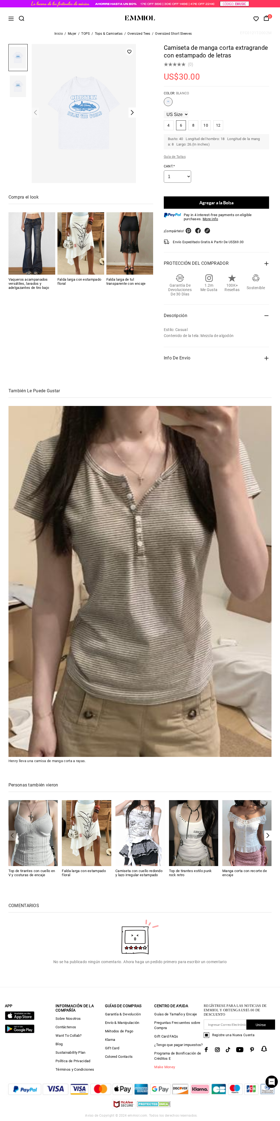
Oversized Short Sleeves (173, 34)
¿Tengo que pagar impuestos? (178, 1045)
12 (218, 125)
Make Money (164, 1067)
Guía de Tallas (175, 157)
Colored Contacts (119, 1057)
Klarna (110, 1040)
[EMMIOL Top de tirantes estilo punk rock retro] (193, 832)
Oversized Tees (138, 34)
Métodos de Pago (119, 1031)
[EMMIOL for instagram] (217, 1050)
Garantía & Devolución (123, 1014)
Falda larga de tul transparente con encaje (126, 281)
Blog (59, 1044)
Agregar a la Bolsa (216, 202)
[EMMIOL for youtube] (239, 1050)
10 (205, 125)
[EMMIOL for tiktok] (228, 1050)
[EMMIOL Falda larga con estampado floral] (80, 243)
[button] (268, 835)
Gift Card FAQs (166, 1036)
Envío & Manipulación (122, 1023)
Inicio (58, 34)
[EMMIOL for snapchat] (264, 1049)
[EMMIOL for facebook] (206, 1050)
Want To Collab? (69, 1035)
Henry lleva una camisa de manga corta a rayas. (47, 761)
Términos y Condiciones (75, 1069)
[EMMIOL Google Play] (19, 1032)
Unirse (261, 1025)
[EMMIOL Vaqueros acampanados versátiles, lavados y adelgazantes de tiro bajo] (31, 243)
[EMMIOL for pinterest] (252, 1050)
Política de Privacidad (73, 1061)
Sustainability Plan (71, 1052)
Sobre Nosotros (68, 1019)
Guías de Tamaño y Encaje (175, 1014)
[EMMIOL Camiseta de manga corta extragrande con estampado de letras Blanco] (168, 104)
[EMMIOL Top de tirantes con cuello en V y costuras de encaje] (33, 832)
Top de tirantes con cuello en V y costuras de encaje (31, 873)
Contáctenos (66, 1027)
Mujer (72, 34)
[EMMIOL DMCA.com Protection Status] (154, 1107)
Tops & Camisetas (109, 34)
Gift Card (112, 1048)
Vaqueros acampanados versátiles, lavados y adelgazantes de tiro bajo (28, 283)
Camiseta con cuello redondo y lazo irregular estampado (138, 873)
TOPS (85, 34)
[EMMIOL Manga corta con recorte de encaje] (247, 832)
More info (210, 219)
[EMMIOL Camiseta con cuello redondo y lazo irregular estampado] (140, 832)
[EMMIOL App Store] (19, 1019)
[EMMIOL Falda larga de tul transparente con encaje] (129, 243)
